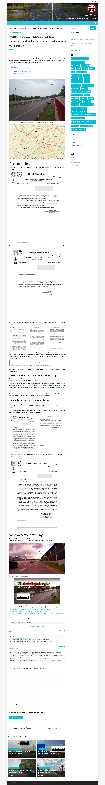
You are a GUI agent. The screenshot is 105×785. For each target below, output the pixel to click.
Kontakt (60, 23)
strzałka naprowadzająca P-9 (78, 108)
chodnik (92, 68)
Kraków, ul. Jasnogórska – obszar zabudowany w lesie (20, 771)
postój (91, 98)
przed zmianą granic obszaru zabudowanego (45, 618)
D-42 (18, 622)
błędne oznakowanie (22, 28)
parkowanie (74, 98)
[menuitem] (13, 23)
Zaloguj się (73, 157)
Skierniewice (74, 104)
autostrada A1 (75, 65)
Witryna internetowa (14, 704)
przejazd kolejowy (76, 101)
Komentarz (12, 671)
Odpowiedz (62, 630)
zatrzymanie (74, 125)
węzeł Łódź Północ (76, 114)
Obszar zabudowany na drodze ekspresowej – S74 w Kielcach (48, 752)
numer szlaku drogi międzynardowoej (80, 91)
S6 (85, 101)
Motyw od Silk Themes (15, 783)
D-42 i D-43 (35, 380)
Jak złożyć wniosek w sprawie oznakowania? (43, 23)
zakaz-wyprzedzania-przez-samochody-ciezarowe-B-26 (80, 122)
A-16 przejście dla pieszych (77, 62)
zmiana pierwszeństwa (86, 125)
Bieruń (85, 68)
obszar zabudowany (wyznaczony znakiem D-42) (37, 57)
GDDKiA (73, 81)
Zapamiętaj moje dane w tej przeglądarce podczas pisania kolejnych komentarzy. (28, 712)
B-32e (78, 68)
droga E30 (87, 75)
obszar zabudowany (26, 622)
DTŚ (81, 78)
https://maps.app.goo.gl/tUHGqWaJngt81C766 (21, 638)
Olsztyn (86, 95)
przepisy (74, 142)
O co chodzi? (24, 23)
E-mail (11, 697)
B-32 (72, 68)
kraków (84, 88)
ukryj (18, 67)
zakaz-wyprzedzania (89, 114)
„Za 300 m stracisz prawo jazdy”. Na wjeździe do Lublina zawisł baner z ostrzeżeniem (30, 609)
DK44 (78, 72)
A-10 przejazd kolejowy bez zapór (79, 58)
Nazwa (11, 691)
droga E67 (74, 78)
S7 (89, 101)
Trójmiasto (74, 111)
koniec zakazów (75, 85)
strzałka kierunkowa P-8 (87, 104)
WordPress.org (74, 165)
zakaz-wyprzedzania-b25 (77, 117)
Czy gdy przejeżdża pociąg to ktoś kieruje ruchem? (83, 36)
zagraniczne (75, 148)
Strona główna (13, 23)
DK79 (84, 72)
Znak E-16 (82, 129)
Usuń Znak (89, 15)
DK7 (72, 72)
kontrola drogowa (88, 85)
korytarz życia (75, 88)
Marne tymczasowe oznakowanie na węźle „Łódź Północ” (21, 752)
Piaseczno (83, 98)
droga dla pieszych (76, 75)
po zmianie (59, 618)
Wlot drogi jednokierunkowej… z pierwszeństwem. (49, 771)
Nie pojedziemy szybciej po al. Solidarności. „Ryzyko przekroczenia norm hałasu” (29, 611)
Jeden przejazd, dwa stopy (77, 50)
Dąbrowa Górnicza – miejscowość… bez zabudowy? (83, 48)
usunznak (11, 755)
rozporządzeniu (58, 387)
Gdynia (80, 81)
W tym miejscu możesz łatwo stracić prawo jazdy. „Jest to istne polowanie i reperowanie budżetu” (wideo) (35, 607)
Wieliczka (83, 111)
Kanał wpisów (74, 160)
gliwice (87, 81)
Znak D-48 (74, 129)
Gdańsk (87, 78)
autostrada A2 (86, 65)
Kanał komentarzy (75, 162)
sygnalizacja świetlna (77, 145)
